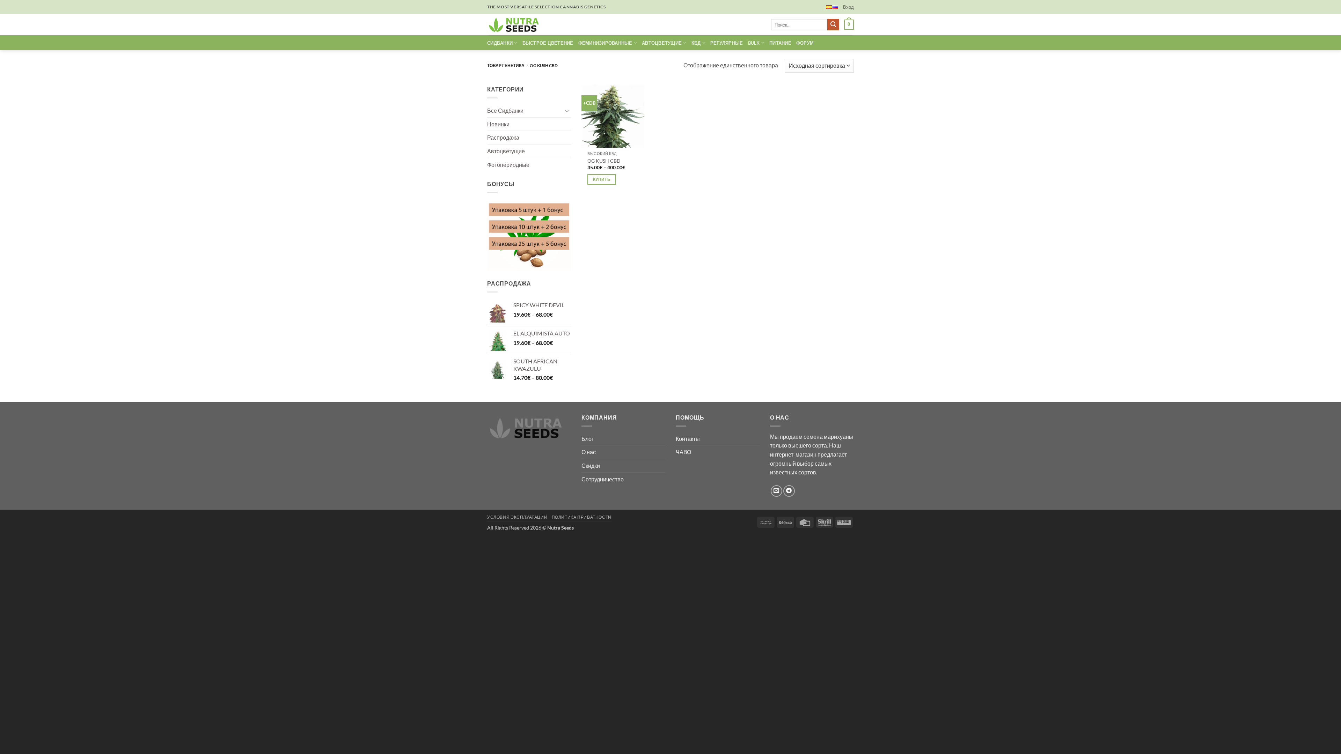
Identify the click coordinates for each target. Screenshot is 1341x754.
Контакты (688, 438)
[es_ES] (829, 7)
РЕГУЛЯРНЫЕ (726, 43)
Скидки (590, 465)
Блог (587, 438)
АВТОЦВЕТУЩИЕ (662, 43)
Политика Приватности (581, 517)
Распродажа (503, 137)
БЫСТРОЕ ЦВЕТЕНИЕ (547, 43)
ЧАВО (683, 452)
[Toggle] (567, 110)
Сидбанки (500, 43)
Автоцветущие (506, 151)
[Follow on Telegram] (789, 491)
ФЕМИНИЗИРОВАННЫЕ (605, 43)
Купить (601, 179)
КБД (696, 43)
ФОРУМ (805, 43)
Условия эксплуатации (517, 517)
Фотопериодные (508, 164)
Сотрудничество (602, 479)
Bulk (754, 43)
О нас (588, 452)
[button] (848, 7)
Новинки (498, 124)
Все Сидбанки (505, 110)
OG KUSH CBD (604, 161)
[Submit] (833, 25)
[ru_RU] (835, 7)
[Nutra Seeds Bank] (516, 24)
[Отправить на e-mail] (776, 491)
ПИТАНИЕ (780, 43)
